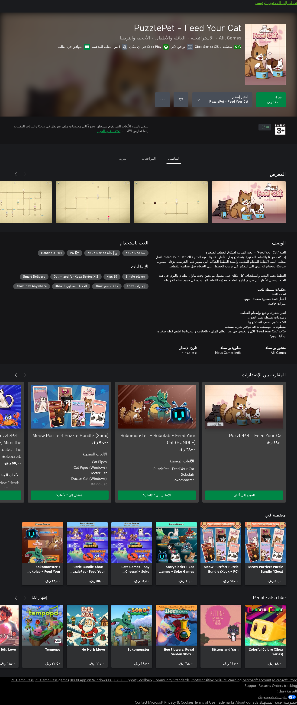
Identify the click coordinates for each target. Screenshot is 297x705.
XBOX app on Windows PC (91, 679)
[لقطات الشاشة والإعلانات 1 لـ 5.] (249, 202)
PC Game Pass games (52, 679)
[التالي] (15, 174)
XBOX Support (124, 679)
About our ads (247, 702)
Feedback (144, 679)
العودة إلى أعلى (244, 495)
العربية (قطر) (287, 691)
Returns (264, 685)
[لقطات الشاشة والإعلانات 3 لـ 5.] (93, 202)
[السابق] (25, 174)
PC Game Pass (22, 679)
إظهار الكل (39, 597)
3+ (267, 127)
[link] (265, 553)
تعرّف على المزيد (108, 131)
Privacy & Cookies (179, 702)
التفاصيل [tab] (174, 158)
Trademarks (225, 702)
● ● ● (162, 99)
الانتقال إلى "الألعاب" (157, 495)
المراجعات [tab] (149, 158)
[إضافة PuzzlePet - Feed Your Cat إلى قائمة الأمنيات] (181, 99)
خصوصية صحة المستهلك (278, 702)
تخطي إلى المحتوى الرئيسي (276, 2)
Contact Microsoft (149, 702)
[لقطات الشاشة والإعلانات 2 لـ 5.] (171, 202)
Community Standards (171, 679)
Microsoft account (256, 679)
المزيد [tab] (123, 158)
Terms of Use (204, 702)
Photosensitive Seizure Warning (216, 679)
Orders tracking (284, 685)
